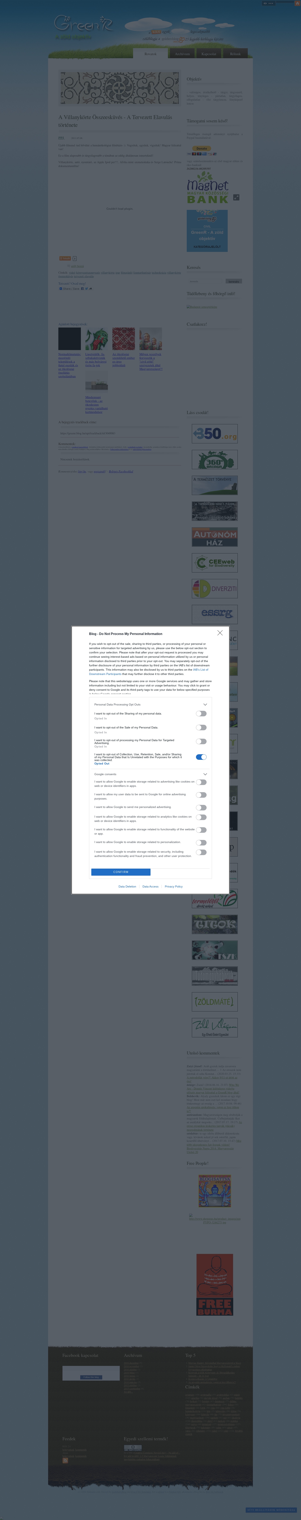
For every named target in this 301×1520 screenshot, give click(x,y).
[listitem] (150, 704)
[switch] (201, 713)
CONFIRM (121, 872)
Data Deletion (127, 886)
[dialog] (150, 760)
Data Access (150, 886)
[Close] (221, 634)
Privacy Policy (174, 886)
